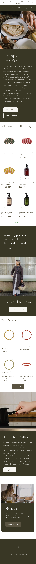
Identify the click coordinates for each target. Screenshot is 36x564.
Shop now (10, 110)
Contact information (13, 560)
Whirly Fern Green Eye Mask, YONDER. (8, 153)
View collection (18, 309)
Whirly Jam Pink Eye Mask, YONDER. (26, 153)
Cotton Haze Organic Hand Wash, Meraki (26, 213)
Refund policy (26, 557)
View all (18, 222)
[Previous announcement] (4, 2)
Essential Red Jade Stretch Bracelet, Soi (26, 377)
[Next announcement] (32, 2)
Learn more (13, 524)
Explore (10, 470)
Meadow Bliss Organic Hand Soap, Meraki (26, 183)
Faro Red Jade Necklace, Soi (26, 347)
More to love (11, 116)
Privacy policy (16, 557)
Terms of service (26, 560)
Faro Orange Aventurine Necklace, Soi (8, 347)
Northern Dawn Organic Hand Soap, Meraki (8, 213)
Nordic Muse (17, 554)
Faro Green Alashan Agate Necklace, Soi (8, 377)
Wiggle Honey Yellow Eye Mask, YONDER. (8, 183)
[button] (4, 8)
